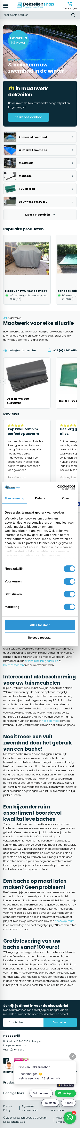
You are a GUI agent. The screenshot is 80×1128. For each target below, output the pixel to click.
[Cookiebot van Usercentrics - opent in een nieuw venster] (57, 487)
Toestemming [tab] (14, 498)
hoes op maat (50, 721)
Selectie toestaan (40, 637)
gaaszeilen (51, 661)
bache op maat (64, 921)
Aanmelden (60, 1022)
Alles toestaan (40, 625)
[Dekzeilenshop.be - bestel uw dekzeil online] (35, 5)
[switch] (69, 581)
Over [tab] (65, 498)
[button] (3, 381)
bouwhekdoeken (13, 665)
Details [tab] (40, 498)
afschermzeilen (34, 661)
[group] (27, 270)
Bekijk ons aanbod (28, 117)
